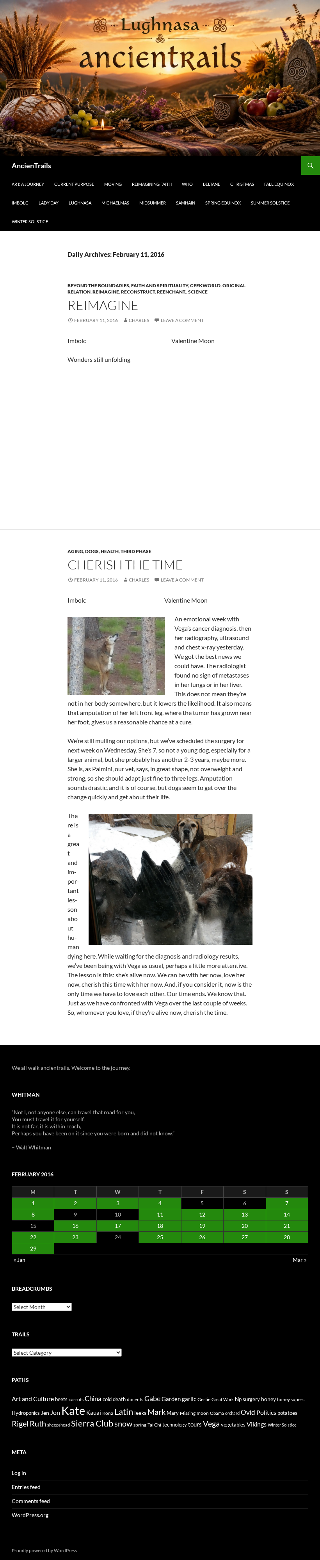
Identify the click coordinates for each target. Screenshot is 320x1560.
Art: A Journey (28, 184)
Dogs (92, 551)
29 (33, 1248)
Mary (173, 1413)
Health (110, 551)
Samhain (185, 202)
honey (268, 1399)
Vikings (257, 1424)
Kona (107, 1413)
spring (139, 1424)
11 (160, 1214)
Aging (75, 551)
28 (287, 1237)
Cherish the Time (125, 565)
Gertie (203, 1399)
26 (202, 1237)
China (93, 1399)
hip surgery (247, 1399)
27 (245, 1237)
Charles (139, 320)
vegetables (233, 1424)
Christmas (242, 184)
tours (195, 1424)
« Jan (19, 1259)
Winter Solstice (30, 221)
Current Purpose (74, 184)
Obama (217, 1413)
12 (202, 1214)
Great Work (223, 1399)
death (119, 1399)
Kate (73, 1410)
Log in (19, 1472)
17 (118, 1225)
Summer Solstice (270, 202)
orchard (232, 1413)
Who (187, 184)
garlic (189, 1399)
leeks (140, 1412)
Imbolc (20, 202)
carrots (76, 1399)
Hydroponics (26, 1413)
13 (245, 1214)
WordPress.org (30, 1515)
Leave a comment (182, 320)
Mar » (299, 1259)
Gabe (152, 1398)
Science (198, 292)
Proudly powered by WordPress (44, 1550)
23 (75, 1237)
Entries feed (26, 1487)
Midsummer (152, 202)
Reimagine (103, 305)
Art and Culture (33, 1398)
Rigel (20, 1423)
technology (174, 1424)
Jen (45, 1412)
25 (160, 1237)
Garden (171, 1398)
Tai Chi (154, 1424)
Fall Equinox (279, 184)
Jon (55, 1412)
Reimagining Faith (152, 184)
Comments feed (31, 1501)
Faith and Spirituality (159, 285)
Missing (188, 1413)
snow (123, 1423)
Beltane (211, 184)
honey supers (290, 1399)
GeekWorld (205, 285)
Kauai (93, 1412)
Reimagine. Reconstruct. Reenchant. (139, 292)
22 (33, 1237)
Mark (156, 1411)
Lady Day (49, 202)
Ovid (248, 1412)
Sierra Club (92, 1423)
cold (107, 1399)
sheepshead (58, 1424)
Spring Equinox (223, 202)
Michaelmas (115, 202)
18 (160, 1225)
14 (287, 1214)
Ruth (38, 1423)
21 (287, 1225)
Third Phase (136, 551)
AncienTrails (31, 165)
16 (75, 1225)
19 (202, 1225)
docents (135, 1399)
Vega (211, 1423)
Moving (113, 184)
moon (203, 1413)
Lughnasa (80, 202)
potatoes (287, 1413)
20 (245, 1225)
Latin (123, 1411)
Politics (266, 1412)
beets (61, 1399)
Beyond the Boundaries (98, 285)
